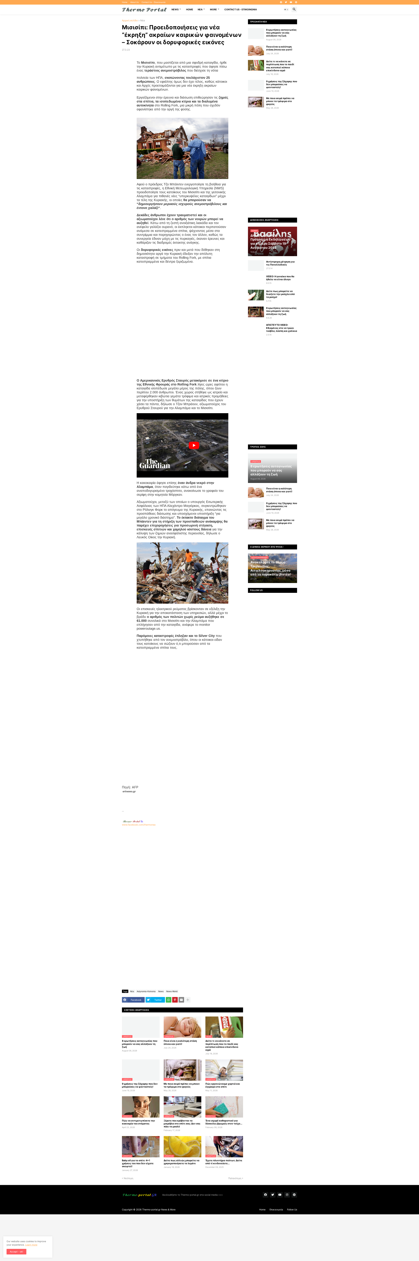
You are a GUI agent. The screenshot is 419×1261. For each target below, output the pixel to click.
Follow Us (292, 1209)
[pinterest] (296, 2)
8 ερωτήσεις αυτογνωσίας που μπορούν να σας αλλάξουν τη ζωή (139, 1043)
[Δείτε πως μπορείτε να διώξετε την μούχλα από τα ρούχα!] (256, 295)
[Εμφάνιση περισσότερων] (188, 1000)
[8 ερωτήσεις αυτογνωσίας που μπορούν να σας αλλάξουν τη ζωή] (256, 33)
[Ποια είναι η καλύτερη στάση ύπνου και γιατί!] (256, 50)
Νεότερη (128, 1178)
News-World (171, 991)
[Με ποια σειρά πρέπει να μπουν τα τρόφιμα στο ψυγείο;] (256, 102)
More (213, 9)
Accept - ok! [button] (16, 1251)
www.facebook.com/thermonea (138, 824)
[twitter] (286, 2)
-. (133, 821)
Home (124, 2)
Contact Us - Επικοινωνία (153, 2)
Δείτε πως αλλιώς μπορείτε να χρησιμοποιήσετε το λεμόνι (181, 1162)
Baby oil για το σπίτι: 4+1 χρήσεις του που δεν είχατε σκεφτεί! (138, 1163)
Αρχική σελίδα (130, 20)
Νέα (142, 20)
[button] (286, 9)
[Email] (181, 1000)
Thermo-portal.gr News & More (158, 1209)
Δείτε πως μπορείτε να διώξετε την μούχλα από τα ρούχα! (280, 294)
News (175, 9)
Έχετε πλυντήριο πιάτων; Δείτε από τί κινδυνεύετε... (223, 1162)
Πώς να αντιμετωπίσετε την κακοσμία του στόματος (138, 1122)
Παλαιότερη (234, 1178)
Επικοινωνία (276, 1209)
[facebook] (281, 2)
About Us (134, 2)
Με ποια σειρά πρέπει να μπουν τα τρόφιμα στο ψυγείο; (182, 1085)
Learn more (31, 1244)
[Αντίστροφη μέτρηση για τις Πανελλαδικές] (256, 265)
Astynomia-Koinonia (146, 991)
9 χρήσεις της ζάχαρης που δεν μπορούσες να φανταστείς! (140, 1085)
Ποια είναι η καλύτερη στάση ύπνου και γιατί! (180, 1042)
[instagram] (287, 1195)
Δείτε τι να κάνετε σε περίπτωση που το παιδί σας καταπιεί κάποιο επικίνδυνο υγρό (221, 1045)
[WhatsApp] (168, 1000)
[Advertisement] (182, 801)
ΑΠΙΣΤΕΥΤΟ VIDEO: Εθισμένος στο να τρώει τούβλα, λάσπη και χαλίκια (281, 327)
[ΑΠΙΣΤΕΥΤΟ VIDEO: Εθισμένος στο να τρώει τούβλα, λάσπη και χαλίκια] (256, 328)
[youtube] (291, 2)
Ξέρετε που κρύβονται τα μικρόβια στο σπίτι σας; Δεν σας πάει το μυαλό (182, 1123)
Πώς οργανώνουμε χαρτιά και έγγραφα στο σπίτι (222, 1085)
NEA (200, 9)
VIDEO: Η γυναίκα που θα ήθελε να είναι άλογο (280, 278)
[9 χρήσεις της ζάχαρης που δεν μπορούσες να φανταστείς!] (256, 85)
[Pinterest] (175, 1000)
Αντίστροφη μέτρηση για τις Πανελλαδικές (280, 263)
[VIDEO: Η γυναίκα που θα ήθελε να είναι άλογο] (256, 280)
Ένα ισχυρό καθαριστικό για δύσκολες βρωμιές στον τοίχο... (223, 1122)
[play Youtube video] (194, 445)
